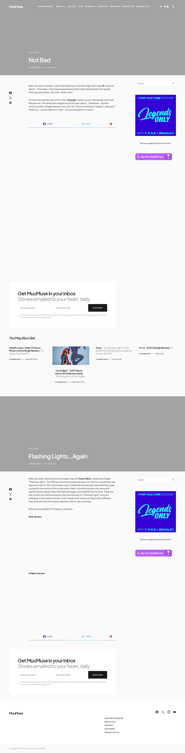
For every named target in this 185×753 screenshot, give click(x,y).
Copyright (109, 729)
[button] (164, 6)
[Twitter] (163, 712)
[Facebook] (157, 712)
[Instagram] (168, 712)
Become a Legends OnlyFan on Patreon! (155, 143)
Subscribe (97, 308)
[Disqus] (72, 165)
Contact (108, 725)
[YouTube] (174, 712)
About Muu (110, 722)
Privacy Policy (112, 732)
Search (173, 83)
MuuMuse (16, 6)
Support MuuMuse (113, 718)
